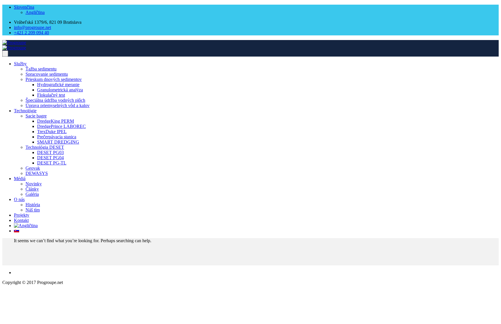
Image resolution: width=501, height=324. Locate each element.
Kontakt (21, 220)
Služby (20, 63)
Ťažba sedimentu (41, 68)
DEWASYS (37, 173)
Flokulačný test (51, 95)
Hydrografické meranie (58, 84)
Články (32, 189)
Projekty (21, 215)
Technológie (25, 110)
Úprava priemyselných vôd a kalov (58, 105)
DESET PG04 (50, 157)
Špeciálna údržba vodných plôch (55, 100)
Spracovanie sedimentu (47, 74)
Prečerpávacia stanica (56, 136)
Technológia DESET (45, 147)
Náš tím (33, 209)
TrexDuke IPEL (52, 131)
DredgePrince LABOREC (61, 126)
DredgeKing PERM (55, 121)
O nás (19, 199)
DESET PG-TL (51, 162)
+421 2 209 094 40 (31, 32)
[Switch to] (26, 225)
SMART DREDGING (58, 142)
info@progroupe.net (32, 27)
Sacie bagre (36, 115)
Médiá (20, 178)
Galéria (32, 194)
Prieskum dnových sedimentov (54, 79)
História (33, 204)
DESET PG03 (50, 152)
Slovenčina (24, 7)
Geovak (33, 168)
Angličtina (35, 12)
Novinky (34, 183)
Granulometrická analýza (60, 89)
